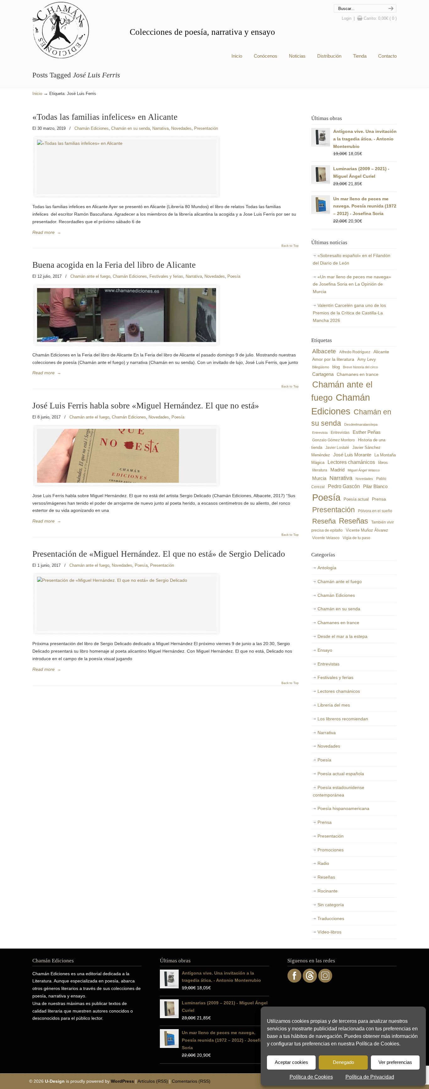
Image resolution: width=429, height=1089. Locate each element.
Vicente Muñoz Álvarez (367, 530)
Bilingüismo (320, 367)
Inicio (37, 94)
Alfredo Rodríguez (354, 352)
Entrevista (320, 432)
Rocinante (328, 890)
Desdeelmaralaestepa (360, 424)
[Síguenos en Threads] (310, 981)
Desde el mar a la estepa (342, 636)
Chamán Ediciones (60, 30)
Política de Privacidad (369, 1077)
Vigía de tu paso (356, 538)
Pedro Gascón (344, 486)
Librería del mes (334, 705)
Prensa (379, 499)
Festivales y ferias (166, 276)
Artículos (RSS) (153, 1081)
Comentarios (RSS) (191, 1081)
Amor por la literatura (333, 359)
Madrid (337, 469)
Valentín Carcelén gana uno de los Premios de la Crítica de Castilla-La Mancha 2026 (349, 313)
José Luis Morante (352, 454)
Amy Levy (366, 359)
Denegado (343, 1062)
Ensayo (325, 650)
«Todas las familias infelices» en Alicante (104, 117)
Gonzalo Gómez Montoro (333, 440)
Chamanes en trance (357, 374)
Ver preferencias (395, 1062)
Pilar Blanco (375, 486)
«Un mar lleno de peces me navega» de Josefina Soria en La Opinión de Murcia (352, 284)
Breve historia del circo (360, 367)
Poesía (233, 276)
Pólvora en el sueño (375, 511)
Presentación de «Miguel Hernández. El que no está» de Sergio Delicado (158, 554)
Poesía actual (356, 499)
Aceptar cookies (291, 1062)
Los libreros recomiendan (343, 718)
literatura (319, 470)
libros (383, 462)
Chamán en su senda (130, 128)
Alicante (381, 351)
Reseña (324, 521)
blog (336, 367)
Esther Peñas (367, 432)
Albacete (324, 351)
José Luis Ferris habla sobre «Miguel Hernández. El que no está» (145, 405)
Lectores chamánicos (351, 462)
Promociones (331, 849)
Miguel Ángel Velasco (364, 470)
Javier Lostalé (337, 447)
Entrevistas (340, 432)
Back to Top (290, 245)
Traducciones (331, 918)
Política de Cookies (311, 1077)
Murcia (319, 478)
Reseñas (353, 521)
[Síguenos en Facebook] (294, 981)
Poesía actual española (341, 773)
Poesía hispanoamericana (343, 808)
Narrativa (160, 128)
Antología (327, 567)
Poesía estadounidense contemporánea (338, 791)
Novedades (181, 128)
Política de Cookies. (378, 1043)
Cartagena (323, 374)
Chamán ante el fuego (90, 276)
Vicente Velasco (325, 538)
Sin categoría (331, 904)
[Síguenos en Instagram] (325, 981)
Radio (323, 863)
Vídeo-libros (329, 931)
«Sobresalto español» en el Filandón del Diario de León (351, 259)
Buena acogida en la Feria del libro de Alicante (114, 265)
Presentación (206, 128)
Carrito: (380, 18)
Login (346, 18)
